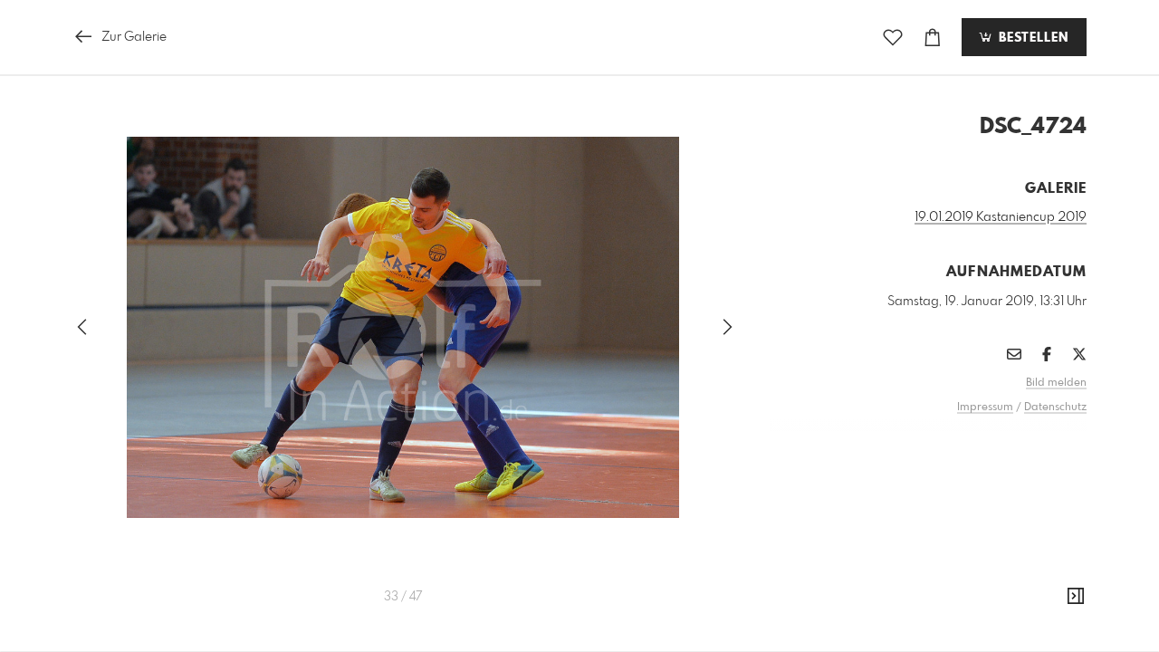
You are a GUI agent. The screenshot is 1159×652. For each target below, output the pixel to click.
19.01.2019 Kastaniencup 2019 (1001, 217)
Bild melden (1056, 383)
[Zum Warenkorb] (932, 37)
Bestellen (1031, 38)
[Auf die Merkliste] (893, 37)
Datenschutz (1055, 407)
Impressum (985, 407)
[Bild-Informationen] (1076, 597)
